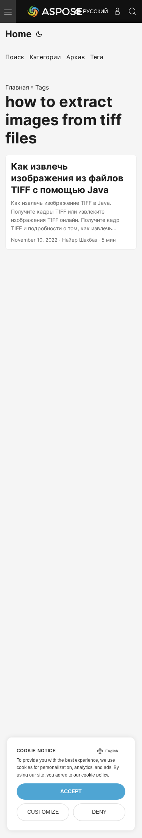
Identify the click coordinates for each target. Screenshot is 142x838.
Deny (99, 812)
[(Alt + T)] (39, 34)
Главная (17, 87)
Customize (43, 812)
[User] (117, 11)
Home (18, 33)
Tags (42, 87)
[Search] (132, 11)
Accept (71, 791)
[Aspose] (55, 11)
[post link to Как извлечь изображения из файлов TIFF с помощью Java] (71, 202)
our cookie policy (90, 775)
